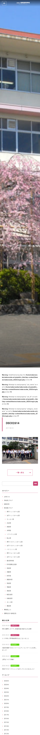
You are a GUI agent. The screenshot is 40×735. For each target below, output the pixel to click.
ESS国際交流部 (12, 564)
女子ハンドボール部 (13, 515)
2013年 (6, 730)
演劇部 (9, 572)
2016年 (6, 718)
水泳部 (9, 523)
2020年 (6, 703)
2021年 (6, 699)
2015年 (6, 722)
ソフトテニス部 (12, 534)
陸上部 (9, 538)
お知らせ (7, 496)
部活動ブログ (8, 508)
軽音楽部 (10, 594)
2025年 (6, 684)
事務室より (7, 609)
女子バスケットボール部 (15, 545)
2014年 (6, 726)
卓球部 (9, 530)
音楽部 (9, 568)
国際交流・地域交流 (10, 613)
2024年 (6, 688)
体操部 (9, 527)
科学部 (9, 576)
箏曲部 (9, 587)
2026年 (6, 681)
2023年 (6, 692)
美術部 (9, 591)
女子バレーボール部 (13, 557)
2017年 (6, 715)
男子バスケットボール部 (15, 542)
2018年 (6, 711)
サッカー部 (10, 519)
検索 (35, 483)
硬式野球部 (10, 560)
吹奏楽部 (10, 598)
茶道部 (9, 583)
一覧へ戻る (20, 472)
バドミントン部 (12, 549)
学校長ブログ (8, 500)
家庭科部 (10, 579)
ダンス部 (10, 602)
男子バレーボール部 (13, 553)
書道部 (9, 606)
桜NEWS (7, 504)
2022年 (6, 696)
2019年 (6, 707)
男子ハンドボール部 (13, 511)
